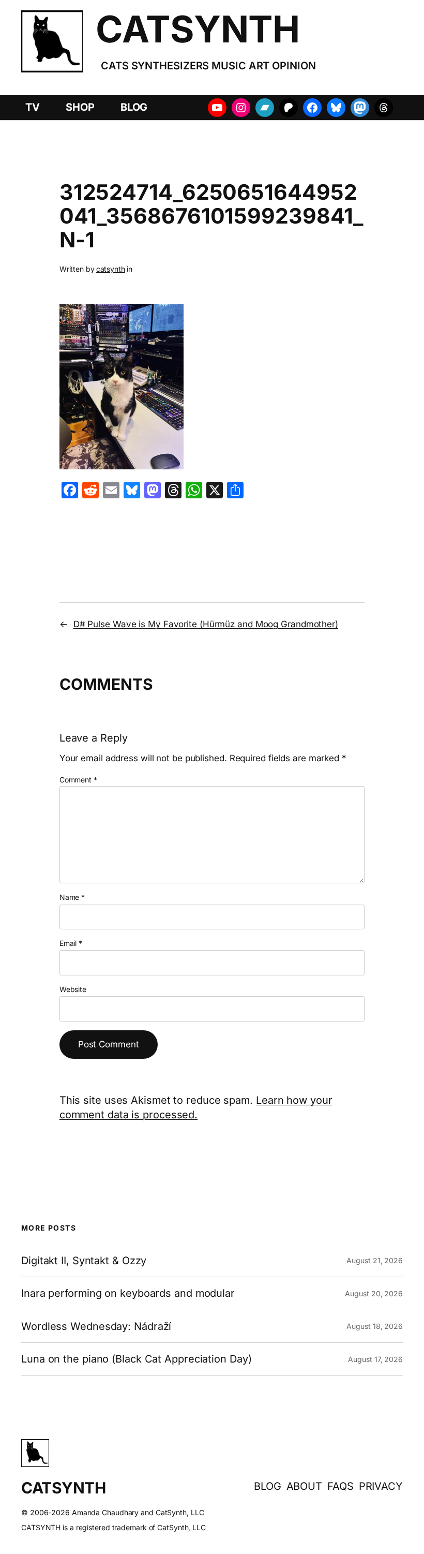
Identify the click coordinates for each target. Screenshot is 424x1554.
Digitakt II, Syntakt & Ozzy (83, 1260)
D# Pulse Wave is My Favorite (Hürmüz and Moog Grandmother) (205, 624)
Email (70, 943)
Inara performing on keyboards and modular (128, 1293)
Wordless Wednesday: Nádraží (96, 1326)
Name (72, 897)
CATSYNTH (197, 29)
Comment (78, 779)
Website (72, 989)
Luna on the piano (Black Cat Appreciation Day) (136, 1359)
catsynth (110, 268)
